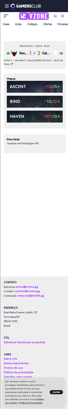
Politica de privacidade (18, 372)
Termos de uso (13, 368)
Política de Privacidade (30, 403)
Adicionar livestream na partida (24, 342)
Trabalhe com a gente (18, 377)
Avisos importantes (16, 363)
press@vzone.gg (27, 287)
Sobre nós (10, 358)
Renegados (27, 53)
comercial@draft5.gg (30, 295)
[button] (56, 392)
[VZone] (34, 16)
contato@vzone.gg (27, 291)
